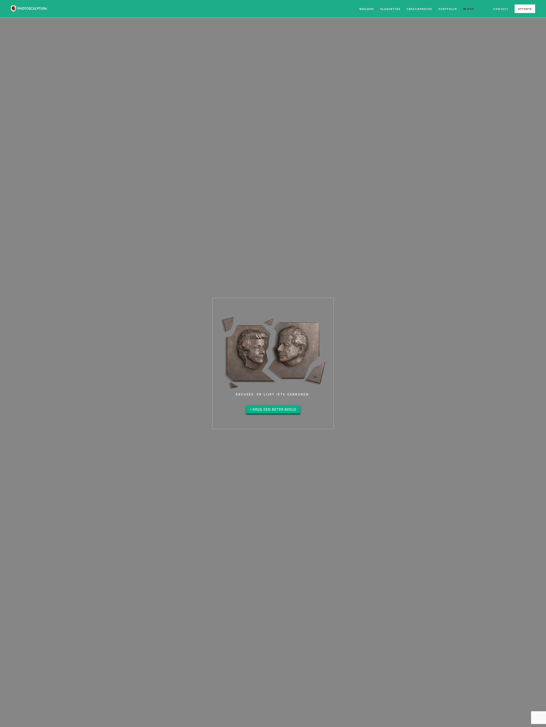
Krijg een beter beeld (273, 409)
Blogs (468, 9)
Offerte (525, 9)
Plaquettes (390, 9)
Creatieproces (419, 9)
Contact (500, 9)
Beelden (366, 9)
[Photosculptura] (29, 8)
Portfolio (448, 9)
